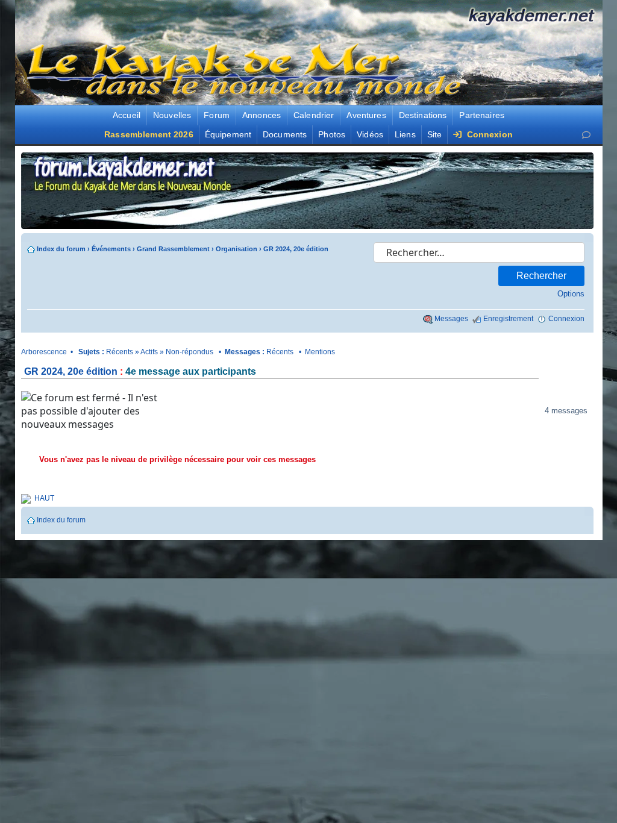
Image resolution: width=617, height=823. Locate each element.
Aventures (366, 115)
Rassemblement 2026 (148, 134)
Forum (217, 115)
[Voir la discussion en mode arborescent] (226, 410)
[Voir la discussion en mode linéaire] (185, 410)
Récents (119, 352)
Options (570, 293)
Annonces (261, 115)
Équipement (228, 134)
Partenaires (481, 115)
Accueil (126, 115)
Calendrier (313, 115)
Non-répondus (189, 352)
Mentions (320, 352)
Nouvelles (172, 115)
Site (434, 134)
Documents (285, 134)
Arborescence (44, 352)
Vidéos (370, 134)
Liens (405, 134)
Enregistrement (508, 318)
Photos (331, 134)
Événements (111, 248)
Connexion (488, 134)
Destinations (423, 115)
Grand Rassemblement (173, 248)
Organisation (236, 248)
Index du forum (61, 248)
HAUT (44, 498)
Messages (451, 318)
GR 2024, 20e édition (295, 248)
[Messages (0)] (586, 135)
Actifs (149, 352)
